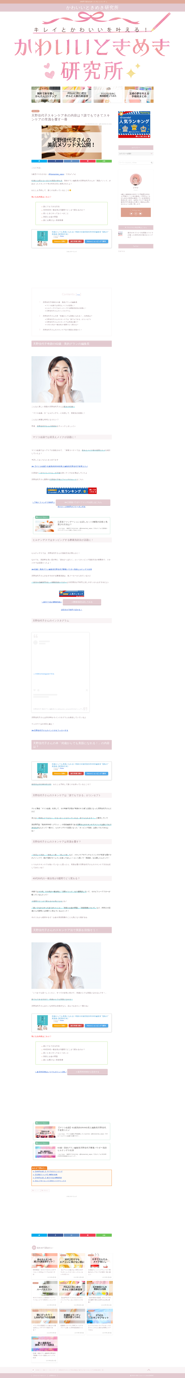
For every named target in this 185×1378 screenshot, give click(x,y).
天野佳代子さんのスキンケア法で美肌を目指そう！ (62, 330)
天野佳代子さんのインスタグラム (58, 311)
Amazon (57, 241)
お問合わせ (52, 1375)
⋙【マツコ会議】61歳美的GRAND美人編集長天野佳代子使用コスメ (59, 466)
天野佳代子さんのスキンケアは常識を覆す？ (62, 322)
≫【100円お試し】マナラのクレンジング (48, 1171)
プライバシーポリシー (39, 1375)
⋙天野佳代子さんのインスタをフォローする (49, 730)
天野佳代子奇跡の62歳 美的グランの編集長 (60, 302)
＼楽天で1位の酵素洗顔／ (52, 602)
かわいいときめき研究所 (92, 7)
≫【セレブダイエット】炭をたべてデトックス (49, 1181)
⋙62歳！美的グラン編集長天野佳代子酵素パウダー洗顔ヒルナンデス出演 (61, 569)
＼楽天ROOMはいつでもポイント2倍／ (51, 1072)
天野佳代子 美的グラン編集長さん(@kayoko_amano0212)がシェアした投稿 (60, 709)
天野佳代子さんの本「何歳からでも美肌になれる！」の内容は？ (67, 316)
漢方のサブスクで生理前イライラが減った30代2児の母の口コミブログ (140, 235)
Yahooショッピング (94, 241)
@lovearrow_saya (56, 174)
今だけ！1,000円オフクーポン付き (72, 507)
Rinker (62, 236)
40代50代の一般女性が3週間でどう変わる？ (62, 324)
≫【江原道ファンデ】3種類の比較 (45, 1174)
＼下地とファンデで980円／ (43, 502)
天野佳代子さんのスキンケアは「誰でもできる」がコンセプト (68, 319)
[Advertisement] (71, 268)
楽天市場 (74, 241)
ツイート (121, 251)
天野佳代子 (45, 1190)
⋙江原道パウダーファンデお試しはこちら (83, 502)
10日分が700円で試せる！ (71, 610)
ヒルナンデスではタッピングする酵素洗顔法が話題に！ (66, 308)
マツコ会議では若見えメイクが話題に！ (60, 305)
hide (78, 295)
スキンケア (35, 111)
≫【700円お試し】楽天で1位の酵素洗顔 (47, 1178)
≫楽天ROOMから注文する (87, 1072)
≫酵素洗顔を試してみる (82, 602)
